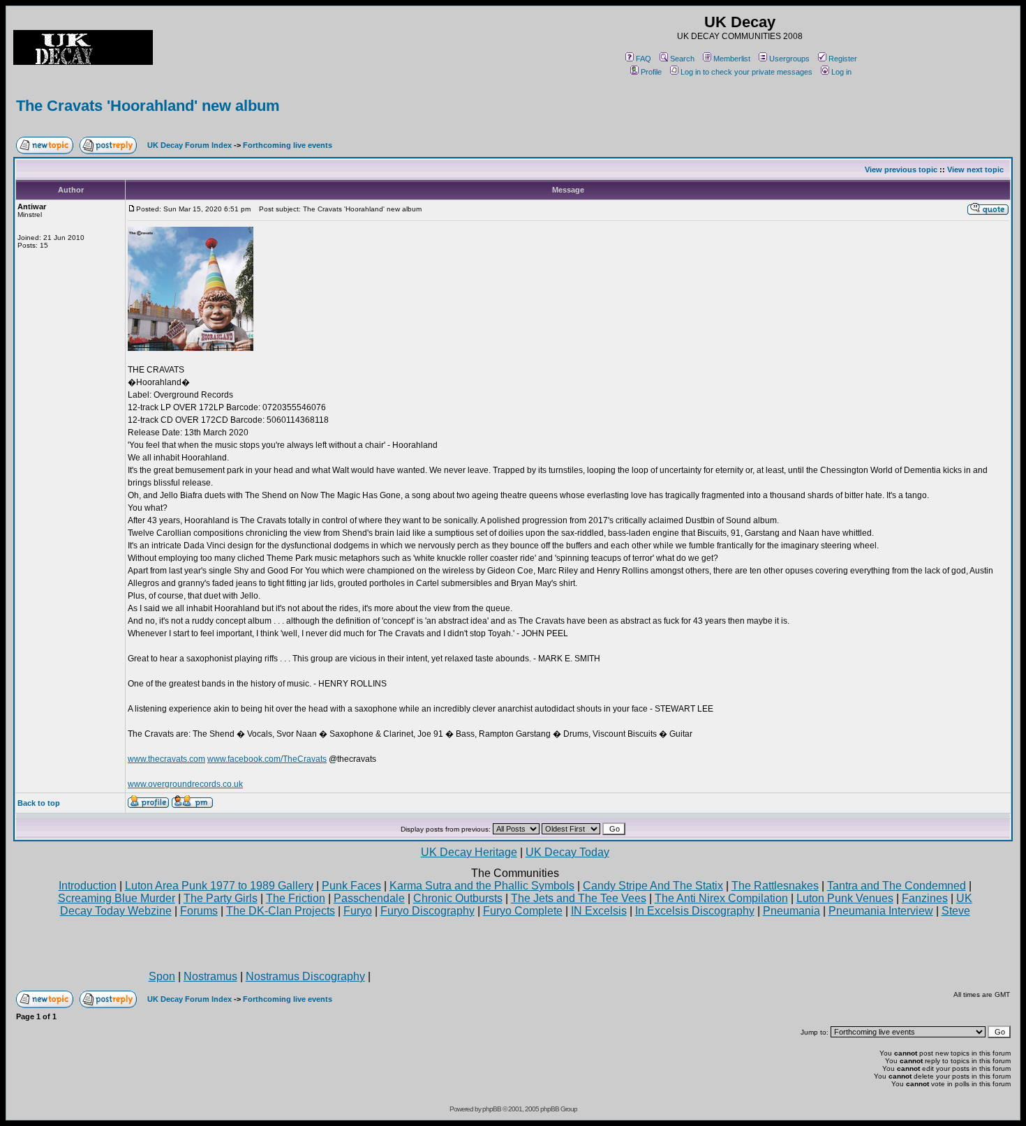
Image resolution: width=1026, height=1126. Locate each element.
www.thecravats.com (166, 759)
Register (842, 58)
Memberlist (731, 58)
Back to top (38, 803)
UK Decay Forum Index (189, 145)
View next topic (975, 169)
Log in (841, 72)
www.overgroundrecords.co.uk (185, 784)
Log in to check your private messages (746, 72)
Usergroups (789, 58)
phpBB (491, 1109)
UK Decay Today (567, 852)
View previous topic (901, 169)
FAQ (643, 58)
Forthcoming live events (287, 145)
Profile (651, 72)
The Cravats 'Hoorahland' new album (148, 105)
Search (682, 58)
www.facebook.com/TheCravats (267, 759)
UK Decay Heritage (469, 852)
